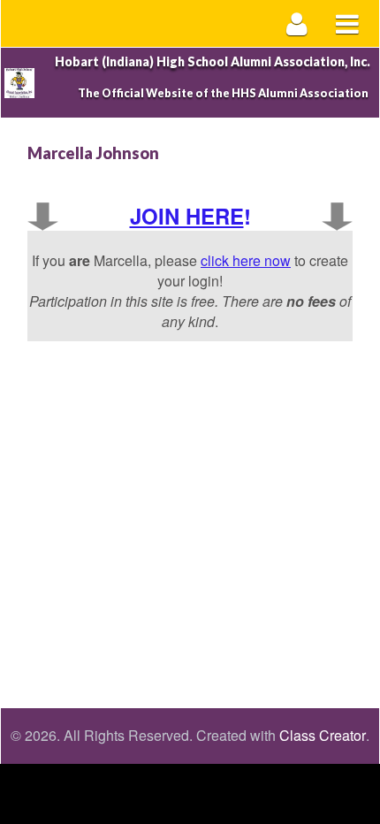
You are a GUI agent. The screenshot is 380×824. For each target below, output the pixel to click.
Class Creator (322, 735)
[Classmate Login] (297, 23)
